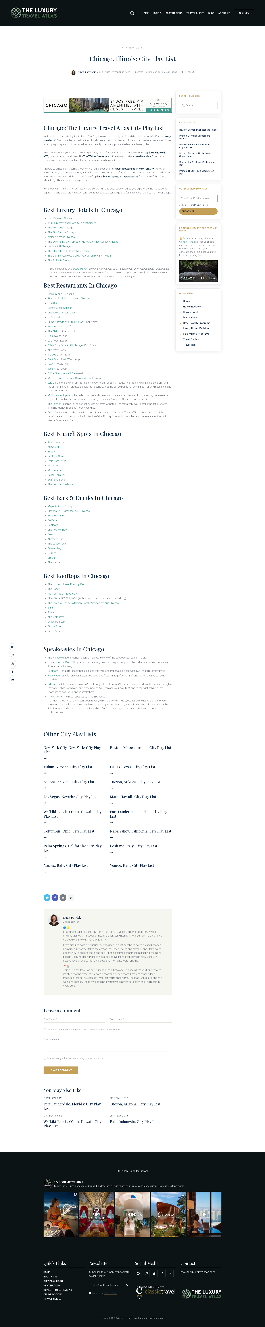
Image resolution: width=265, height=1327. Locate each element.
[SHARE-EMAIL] (189, 72)
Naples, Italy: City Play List (66, 865)
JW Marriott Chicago (59, 246)
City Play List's (132, 47)
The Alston (54, 331)
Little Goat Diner (57, 460)
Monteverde (54, 470)
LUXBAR (52, 303)
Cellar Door (54, 412)
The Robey (54, 588)
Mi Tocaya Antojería (59, 395)
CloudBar (53, 598)
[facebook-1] (162, 1273)
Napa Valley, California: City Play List (140, 831)
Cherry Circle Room (58, 529)
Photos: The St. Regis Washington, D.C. (196, 172)
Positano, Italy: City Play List (133, 846)
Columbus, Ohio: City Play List (69, 831)
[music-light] (146, 1273)
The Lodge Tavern (58, 543)
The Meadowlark (57, 657)
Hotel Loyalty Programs (196, 323)
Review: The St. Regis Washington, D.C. (196, 163)
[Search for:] (198, 105)
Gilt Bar (52, 557)
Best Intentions (56, 515)
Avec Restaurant (57, 442)
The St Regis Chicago (60, 260)
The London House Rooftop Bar (66, 584)
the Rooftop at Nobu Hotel (63, 593)
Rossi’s (52, 534)
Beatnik (52, 326)
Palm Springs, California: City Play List (72, 848)
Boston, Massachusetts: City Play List (140, 747)
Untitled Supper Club (59, 662)
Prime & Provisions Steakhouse (65, 321)
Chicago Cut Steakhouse (62, 312)
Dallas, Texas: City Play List (132, 767)
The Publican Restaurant (61, 484)
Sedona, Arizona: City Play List (69, 782)
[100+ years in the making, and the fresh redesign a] (96, 1214)
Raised (51, 612)
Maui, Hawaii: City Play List (133, 796)
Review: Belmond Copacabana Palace (198, 129)
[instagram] (138, 1273)
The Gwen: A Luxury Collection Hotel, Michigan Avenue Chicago (83, 603)
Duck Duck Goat (57, 359)
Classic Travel (79, 268)
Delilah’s (52, 552)
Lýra (50, 340)
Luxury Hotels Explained (196, 328)
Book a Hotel (190, 312)
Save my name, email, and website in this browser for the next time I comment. (84, 1029)
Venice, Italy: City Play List (132, 865)
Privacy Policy (200, 205)
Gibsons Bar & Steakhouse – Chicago (69, 298)
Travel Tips (189, 344)
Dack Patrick (72, 917)
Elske (51, 335)
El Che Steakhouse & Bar (62, 373)
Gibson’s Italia (55, 631)
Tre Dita (52, 354)
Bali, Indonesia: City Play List (134, 1121)
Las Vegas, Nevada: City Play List (71, 796)
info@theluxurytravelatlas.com (198, 1271)
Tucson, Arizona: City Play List (135, 782)
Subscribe (188, 211)
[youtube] (154, 1273)
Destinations (190, 317)
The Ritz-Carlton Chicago (62, 232)
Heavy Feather (56, 675)
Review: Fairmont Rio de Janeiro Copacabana (195, 146)
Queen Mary (54, 548)
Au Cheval (53, 446)
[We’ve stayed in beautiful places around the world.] (61, 1214)
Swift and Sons (56, 479)
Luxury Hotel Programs (196, 333)
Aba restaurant (56, 616)
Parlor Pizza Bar (56, 474)
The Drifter (54, 696)
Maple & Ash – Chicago (61, 293)
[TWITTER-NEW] (182, 72)
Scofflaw (53, 524)
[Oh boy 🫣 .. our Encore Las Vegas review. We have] (168, 1214)
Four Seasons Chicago (60, 218)
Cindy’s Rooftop (56, 626)
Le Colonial (54, 317)
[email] (170, 1273)
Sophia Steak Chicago (60, 307)
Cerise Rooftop (56, 621)
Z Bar (51, 607)
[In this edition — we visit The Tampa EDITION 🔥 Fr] (132, 1214)
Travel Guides (191, 339)
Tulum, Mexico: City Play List (68, 767)
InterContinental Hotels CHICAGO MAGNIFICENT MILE (79, 255)
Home (186, 301)
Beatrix (52, 451)
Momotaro (54, 465)
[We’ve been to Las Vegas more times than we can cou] (204, 1214)
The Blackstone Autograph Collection (69, 251)
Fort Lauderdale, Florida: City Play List (138, 813)
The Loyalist (54, 403)
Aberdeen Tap (55, 539)
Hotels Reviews (192, 306)
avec (50, 368)
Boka (50, 363)
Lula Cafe (53, 382)
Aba (50, 350)
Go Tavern (53, 520)
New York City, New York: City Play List (72, 749)
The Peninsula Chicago (60, 227)
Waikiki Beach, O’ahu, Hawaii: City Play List (72, 813)
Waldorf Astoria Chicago (61, 236)
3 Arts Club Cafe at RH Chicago (65, 345)
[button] (193, 72)
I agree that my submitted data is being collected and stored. (76, 1058)
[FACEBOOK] (185, 72)
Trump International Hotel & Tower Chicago (72, 222)
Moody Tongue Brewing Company (67, 378)
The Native (54, 562)
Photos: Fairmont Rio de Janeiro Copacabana (195, 155)
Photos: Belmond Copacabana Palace (194, 137)
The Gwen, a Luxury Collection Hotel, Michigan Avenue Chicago (83, 241)
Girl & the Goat (56, 456)
